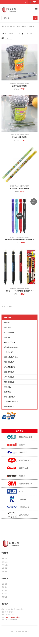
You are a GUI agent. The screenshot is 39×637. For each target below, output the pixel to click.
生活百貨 (7, 392)
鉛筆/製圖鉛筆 (21, 26)
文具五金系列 (9, 352)
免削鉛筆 (27, 83)
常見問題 (5, 568)
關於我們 (5, 584)
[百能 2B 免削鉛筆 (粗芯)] (20, 62)
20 (7, 38)
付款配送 (5, 562)
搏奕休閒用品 (9, 382)
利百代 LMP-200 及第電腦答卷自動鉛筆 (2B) (20, 291)
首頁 (3, 26)
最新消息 (5, 587)
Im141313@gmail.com (14, 617)
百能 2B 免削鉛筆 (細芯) (19, 137)
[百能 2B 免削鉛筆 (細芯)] (20, 113)
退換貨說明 (5, 565)
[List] (31, 33)
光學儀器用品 (9, 377)
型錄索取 (5, 594)
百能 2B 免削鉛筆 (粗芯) (19, 86)
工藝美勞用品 (9, 372)
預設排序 (11, 33)
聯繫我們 (5, 571)
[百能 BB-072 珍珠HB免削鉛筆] (20, 165)
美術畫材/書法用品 (11, 402)
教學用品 (7, 387)
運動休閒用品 (9, 407)
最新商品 (7, 323)
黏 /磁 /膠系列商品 (11, 347)
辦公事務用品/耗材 (11, 357)
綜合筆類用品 (11, 26)
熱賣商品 (7, 328)
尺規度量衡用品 (10, 367)
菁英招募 (5, 597)
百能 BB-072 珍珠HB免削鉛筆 (19, 188)
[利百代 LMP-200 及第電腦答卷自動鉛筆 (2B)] (20, 267)
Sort (22, 34)
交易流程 (5, 558)
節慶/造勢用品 (9, 397)
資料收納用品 (9, 362)
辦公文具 (7, 337)
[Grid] (27, 33)
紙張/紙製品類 (9, 342)
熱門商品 (5, 590)
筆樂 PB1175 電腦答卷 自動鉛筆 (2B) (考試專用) (19, 239)
